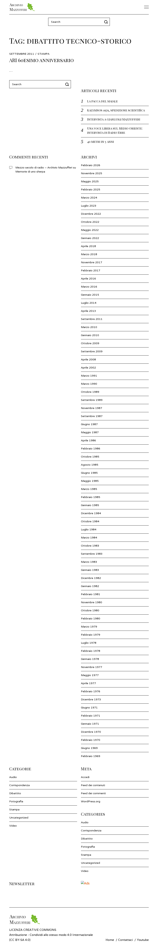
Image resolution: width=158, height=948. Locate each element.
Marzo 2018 (89, 254)
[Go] (106, 21)
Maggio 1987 (90, 432)
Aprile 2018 (88, 246)
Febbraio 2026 (90, 165)
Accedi (85, 777)
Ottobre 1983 (90, 545)
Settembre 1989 (92, 400)
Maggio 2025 (90, 181)
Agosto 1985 (89, 464)
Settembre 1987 (92, 416)
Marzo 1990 (89, 383)
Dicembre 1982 (91, 578)
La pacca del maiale (102, 101)
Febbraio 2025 (90, 189)
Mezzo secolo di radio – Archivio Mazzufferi (43, 167)
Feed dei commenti (93, 793)
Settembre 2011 (92, 319)
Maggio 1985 (90, 481)
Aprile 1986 (88, 440)
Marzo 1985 (89, 489)
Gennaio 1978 (90, 659)
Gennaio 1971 (90, 723)
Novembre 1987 (91, 408)
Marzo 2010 (89, 327)
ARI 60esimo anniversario (41, 60)
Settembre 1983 (92, 553)
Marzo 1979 (89, 626)
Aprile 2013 (88, 311)
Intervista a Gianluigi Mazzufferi (113, 119)
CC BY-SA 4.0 (19, 940)
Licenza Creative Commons (32, 930)
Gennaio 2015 (90, 294)
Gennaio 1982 (90, 586)
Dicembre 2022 (91, 213)
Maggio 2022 (90, 230)
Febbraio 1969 (90, 756)
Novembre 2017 (91, 262)
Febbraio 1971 (90, 715)
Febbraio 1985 (90, 497)
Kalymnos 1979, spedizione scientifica (116, 110)
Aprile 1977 (88, 683)
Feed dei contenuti (93, 785)
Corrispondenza (19, 785)
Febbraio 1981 (90, 594)
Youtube (143, 940)
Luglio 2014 (88, 303)
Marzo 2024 (89, 197)
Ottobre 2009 (90, 343)
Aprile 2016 (88, 278)
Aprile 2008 (88, 359)
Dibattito (15, 793)
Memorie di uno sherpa (30, 171)
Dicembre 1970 (91, 732)
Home (110, 940)
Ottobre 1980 (90, 610)
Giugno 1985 (89, 472)
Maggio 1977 (90, 675)
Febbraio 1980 (90, 618)
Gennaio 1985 (90, 505)
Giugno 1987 (89, 424)
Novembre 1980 (91, 602)
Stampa (44, 54)
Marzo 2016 (89, 286)
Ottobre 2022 (90, 222)
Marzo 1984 (89, 537)
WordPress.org (90, 801)
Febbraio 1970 (90, 740)
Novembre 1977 (91, 667)
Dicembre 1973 (91, 699)
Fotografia (16, 801)
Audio (13, 777)
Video (13, 825)
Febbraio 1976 (90, 691)
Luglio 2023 (88, 205)
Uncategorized (18, 817)
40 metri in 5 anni (100, 142)
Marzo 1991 (89, 375)
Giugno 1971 (89, 707)
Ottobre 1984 (90, 521)
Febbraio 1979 (90, 634)
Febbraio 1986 (90, 448)
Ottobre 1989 (90, 392)
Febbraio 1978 (90, 651)
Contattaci (125, 940)
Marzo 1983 (89, 562)
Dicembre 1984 (91, 513)
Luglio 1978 (88, 642)
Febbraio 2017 (90, 270)
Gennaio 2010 (90, 335)
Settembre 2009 (92, 351)
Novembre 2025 (91, 173)
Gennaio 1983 (90, 570)
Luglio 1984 (88, 529)
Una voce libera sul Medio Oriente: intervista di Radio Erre (115, 130)
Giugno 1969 (89, 748)
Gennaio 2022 (90, 238)
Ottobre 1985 (90, 456)
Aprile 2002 (88, 367)
